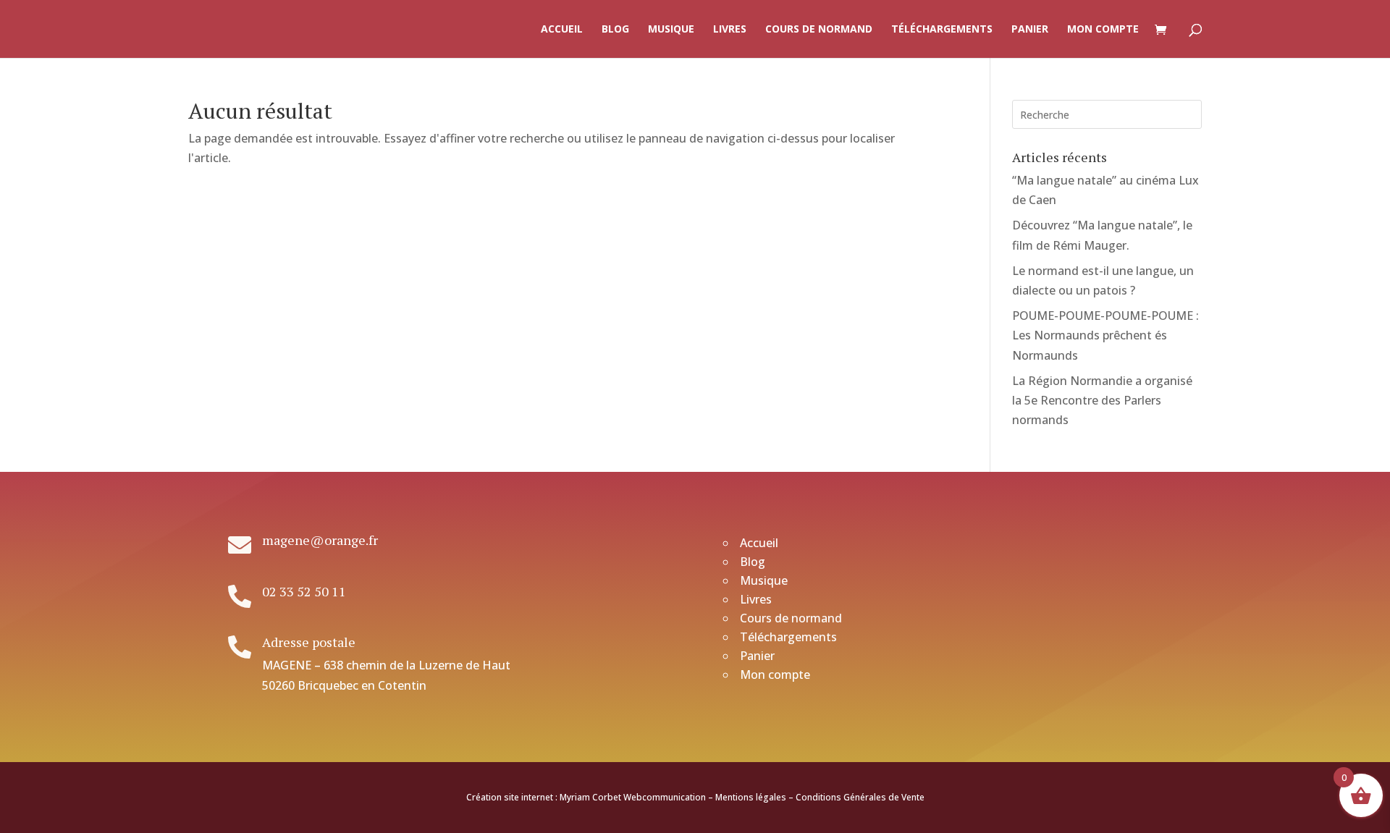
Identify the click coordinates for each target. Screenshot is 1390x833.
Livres (729, 29)
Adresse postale (308, 642)
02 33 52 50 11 (304, 591)
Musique (671, 29)
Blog (615, 29)
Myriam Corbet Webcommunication (631, 797)
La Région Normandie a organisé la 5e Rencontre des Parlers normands (1102, 400)
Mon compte (1103, 29)
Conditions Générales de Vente (860, 797)
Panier (1029, 29)
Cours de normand (818, 29)
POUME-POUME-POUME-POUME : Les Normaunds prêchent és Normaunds (1105, 335)
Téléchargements (942, 29)
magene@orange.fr (320, 540)
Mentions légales (750, 797)
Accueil (562, 29)
